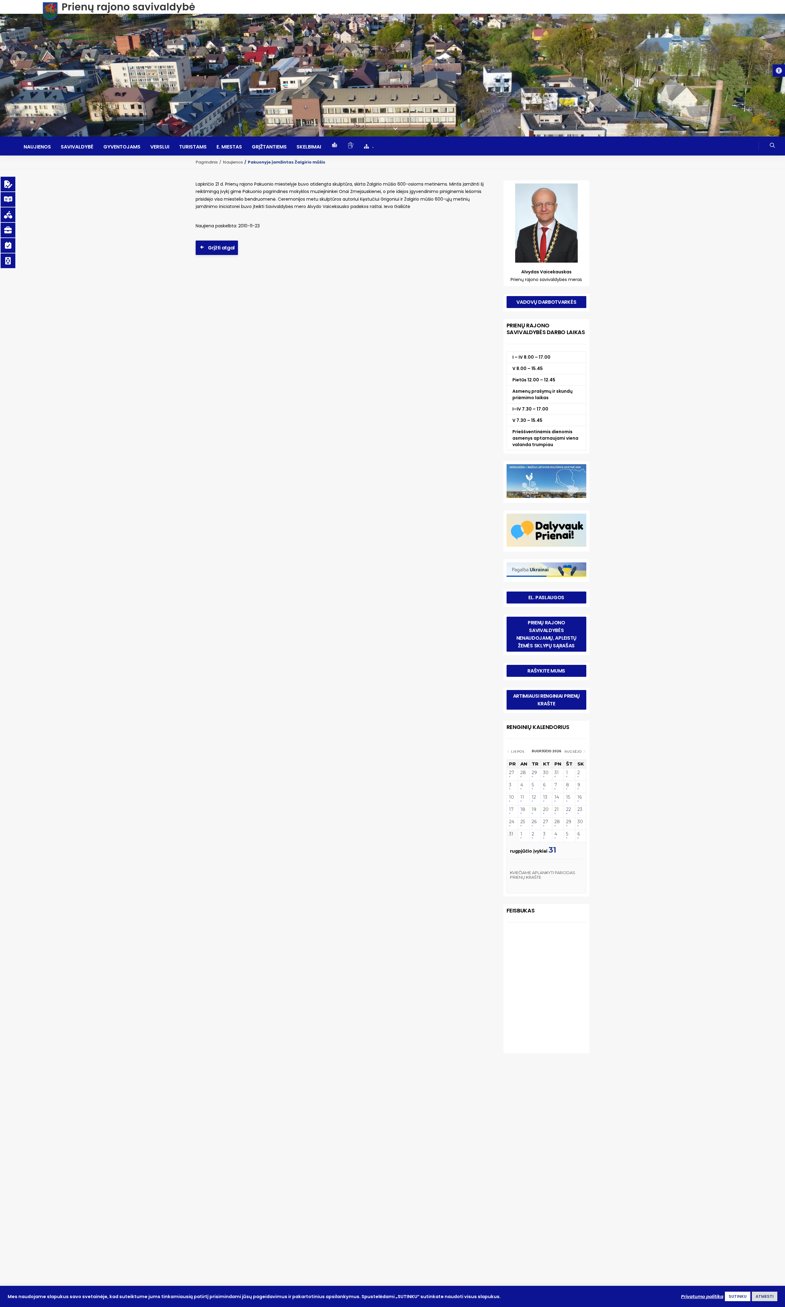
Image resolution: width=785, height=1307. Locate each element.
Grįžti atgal (221, 247)
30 (546, 772)
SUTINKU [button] (738, 1296)
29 (534, 772)
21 (556, 809)
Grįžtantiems (269, 147)
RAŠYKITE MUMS (546, 670)
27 (511, 772)
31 (556, 772)
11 (522, 797)
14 (556, 797)
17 (511, 809)
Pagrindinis (207, 162)
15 (568, 797)
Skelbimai (309, 147)
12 (534, 797)
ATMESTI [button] (765, 1296)
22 (568, 809)
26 (534, 821)
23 (579, 809)
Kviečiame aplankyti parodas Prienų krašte (542, 875)
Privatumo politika (702, 1296)
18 (522, 809)
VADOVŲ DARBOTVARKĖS (546, 302)
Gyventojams (121, 147)
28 (523, 772)
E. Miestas (229, 147)
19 (534, 809)
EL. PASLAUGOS (546, 597)
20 (546, 809)
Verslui (159, 147)
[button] (779, 70)
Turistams (193, 147)
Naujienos (37, 147)
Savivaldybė (77, 147)
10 (511, 797)
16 (579, 797)
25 (522, 821)
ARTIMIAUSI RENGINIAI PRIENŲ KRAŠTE (547, 699)
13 (545, 797)
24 (511, 821)
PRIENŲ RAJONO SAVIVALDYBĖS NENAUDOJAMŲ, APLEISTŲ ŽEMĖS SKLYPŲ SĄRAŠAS (547, 634)
